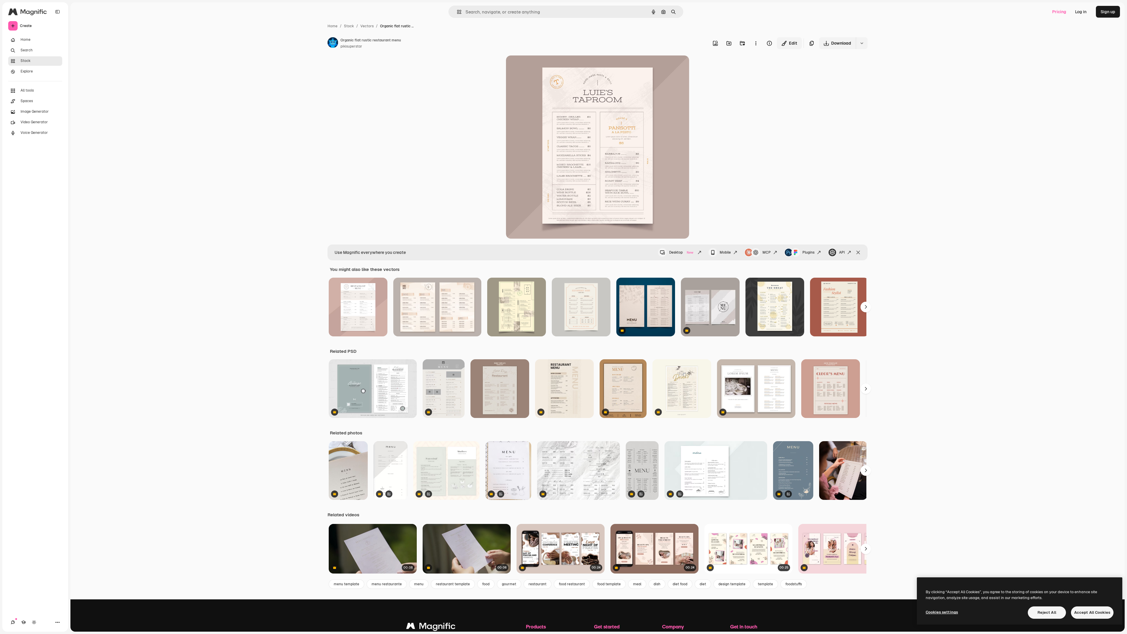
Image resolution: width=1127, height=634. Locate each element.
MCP (766, 252)
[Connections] (13, 622)
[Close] (858, 252)
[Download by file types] (862, 43)
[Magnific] (430, 627)
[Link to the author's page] (333, 43)
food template (609, 584)
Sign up (1108, 11)
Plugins (808, 252)
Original (543, 67)
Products (536, 626)
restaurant (537, 584)
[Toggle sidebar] (57, 11)
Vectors (367, 26)
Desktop (681, 252)
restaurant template (453, 584)
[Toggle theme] (34, 622)
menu (419, 584)
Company (673, 626)
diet (703, 584)
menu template (346, 584)
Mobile (725, 252)
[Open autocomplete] (457, 12)
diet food (680, 584)
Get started (607, 626)
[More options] (756, 43)
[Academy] (23, 622)
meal (637, 584)
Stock (349, 26)
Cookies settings (942, 612)
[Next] (866, 307)
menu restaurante (387, 584)
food (486, 584)
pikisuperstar (351, 46)
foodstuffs (793, 584)
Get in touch (743, 626)
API (842, 252)
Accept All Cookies (1092, 612)
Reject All (1046, 612)
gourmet (509, 584)
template (765, 584)
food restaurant (572, 584)
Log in (1080, 11)
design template (731, 584)
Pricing (1059, 11)
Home (333, 26)
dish (657, 584)
